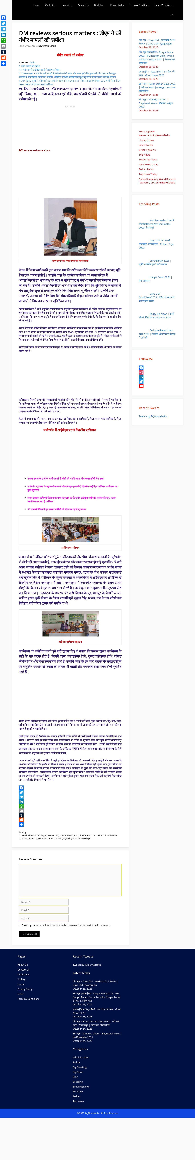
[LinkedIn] (70, 801)
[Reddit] (70, 820)
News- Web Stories (164, 5)
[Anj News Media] (26, 5)
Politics (77, 1096)
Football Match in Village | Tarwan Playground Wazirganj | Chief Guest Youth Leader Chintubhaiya (69, 835)
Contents (49, 5)
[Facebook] (70, 787)
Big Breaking (80, 1067)
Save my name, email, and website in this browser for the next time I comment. (66, 925)
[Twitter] (70, 792)
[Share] (70, 824)
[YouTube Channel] (157, 386)
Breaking (78, 1081)
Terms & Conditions (139, 5)
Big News (78, 1072)
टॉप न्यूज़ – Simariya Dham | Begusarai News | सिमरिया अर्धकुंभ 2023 (156, 103)
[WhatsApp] (70, 806)
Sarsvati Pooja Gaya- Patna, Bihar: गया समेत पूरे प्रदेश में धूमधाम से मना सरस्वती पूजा (56, 838)
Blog (24, 832)
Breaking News (81, 1086)
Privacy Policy (117, 5)
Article (76, 1062)
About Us (67, 5)
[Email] (70, 810)
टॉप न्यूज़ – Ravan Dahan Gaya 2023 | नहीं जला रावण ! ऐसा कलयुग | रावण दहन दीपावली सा (157, 87)
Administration (81, 1057)
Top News (78, 1101)
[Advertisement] (70, 127)
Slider (21, 994)
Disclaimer (99, 5)
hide (32, 62)
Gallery (21, 979)
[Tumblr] (70, 815)
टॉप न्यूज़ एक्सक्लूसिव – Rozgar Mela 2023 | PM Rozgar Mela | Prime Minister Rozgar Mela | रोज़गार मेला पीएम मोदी (97, 997)
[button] (172, 15)
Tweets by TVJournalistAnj (153, 416)
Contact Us (83, 5)
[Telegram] (70, 797)
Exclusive (78, 1091)
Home (37, 5)
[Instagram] (157, 372)
